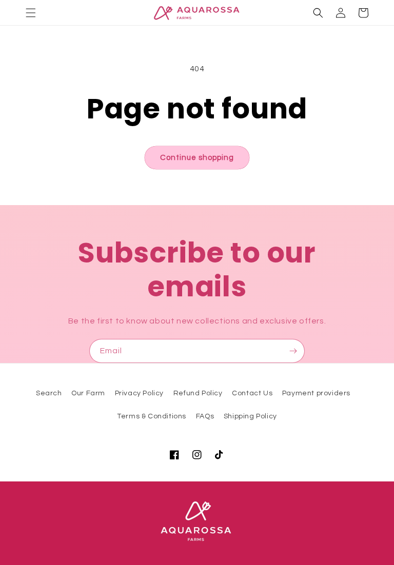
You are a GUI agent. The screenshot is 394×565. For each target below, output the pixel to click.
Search (49, 393)
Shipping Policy (250, 416)
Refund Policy (198, 393)
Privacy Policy (139, 393)
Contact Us (252, 393)
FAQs (205, 416)
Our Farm (88, 393)
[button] (30, 13)
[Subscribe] (293, 351)
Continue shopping (197, 158)
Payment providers (316, 393)
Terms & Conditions (151, 416)
